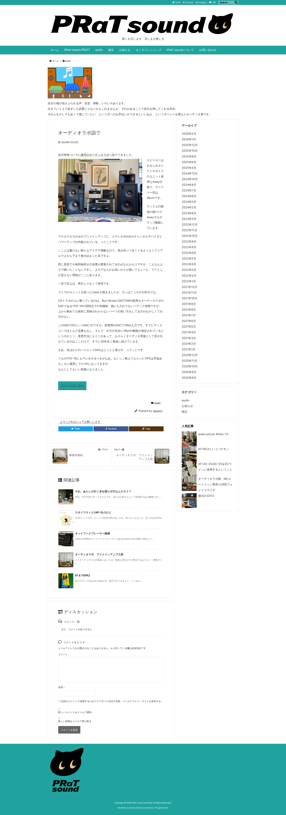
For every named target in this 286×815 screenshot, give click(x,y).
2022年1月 (189, 281)
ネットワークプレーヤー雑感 (92, 533)
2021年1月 (188, 349)
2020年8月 (189, 377)
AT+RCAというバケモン (213, 449)
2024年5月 (189, 201)
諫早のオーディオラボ (95, 155)
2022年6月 (189, 253)
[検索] (236, 2)
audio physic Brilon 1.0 (213, 434)
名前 (61, 687)
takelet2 (157, 411)
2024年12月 (190, 173)
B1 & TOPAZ (82, 575)
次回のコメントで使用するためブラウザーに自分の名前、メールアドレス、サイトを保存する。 (112, 701)
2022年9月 (189, 241)
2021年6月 (189, 321)
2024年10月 (190, 179)
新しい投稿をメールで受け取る (74, 721)
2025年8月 (189, 156)
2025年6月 (189, 162)
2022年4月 (189, 264)
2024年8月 (189, 185)
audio (68, 61)
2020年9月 (189, 372)
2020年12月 (190, 355)
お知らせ (187, 406)
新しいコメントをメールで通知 (74, 712)
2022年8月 (189, 247)
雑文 (184, 411)
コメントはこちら (72, 385)
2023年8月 (189, 213)
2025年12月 (190, 145)
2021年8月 (189, 309)
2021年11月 (189, 292)
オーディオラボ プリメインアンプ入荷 (99, 554)
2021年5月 (189, 326)
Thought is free (161, 808)
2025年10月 (190, 150)
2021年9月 (189, 304)
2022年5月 (189, 258)
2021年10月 (189, 298)
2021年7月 (189, 315)
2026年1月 (189, 139)
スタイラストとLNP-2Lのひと (93, 512)
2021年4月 (189, 332)
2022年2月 (189, 275)
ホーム (55, 61)
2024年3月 (189, 207)
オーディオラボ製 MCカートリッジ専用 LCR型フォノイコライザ (215, 484)
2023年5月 (189, 219)
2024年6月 (189, 196)
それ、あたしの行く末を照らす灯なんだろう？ (103, 491)
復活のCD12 (206, 496)
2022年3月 (189, 270)
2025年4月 (189, 168)
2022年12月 (190, 224)
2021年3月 (189, 338)
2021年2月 (189, 343)
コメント (63, 654)
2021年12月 (189, 287)
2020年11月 (189, 360)
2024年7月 (189, 190)
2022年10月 (190, 236)
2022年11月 (189, 230)
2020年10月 (190, 366)
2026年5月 (189, 133)
